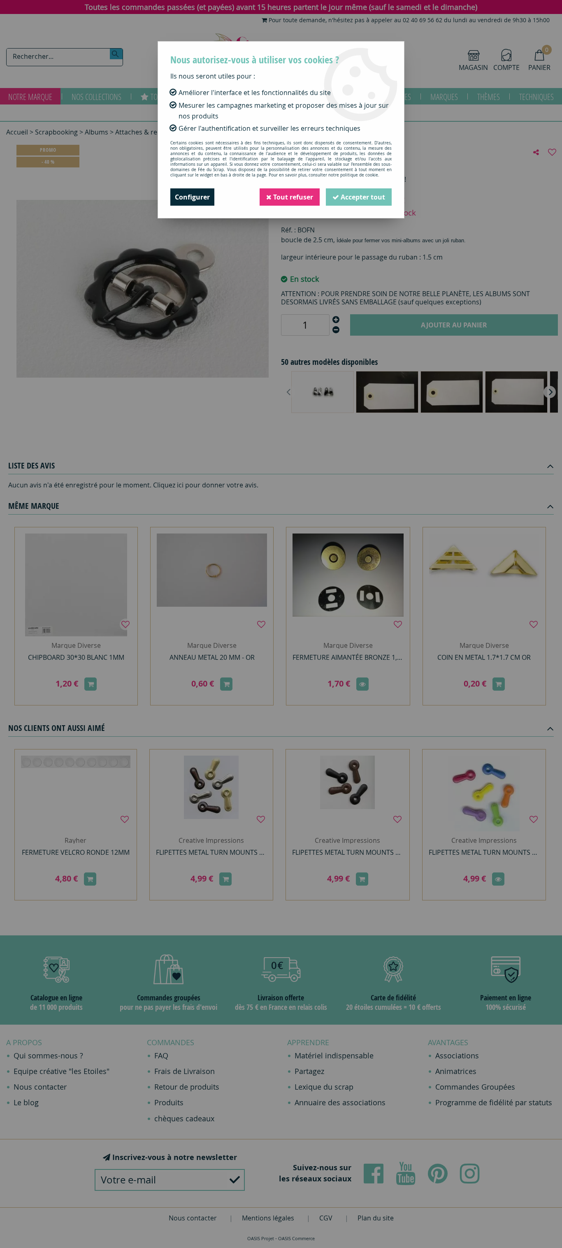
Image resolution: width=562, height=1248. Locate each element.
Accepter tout (362, 197)
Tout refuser (292, 197)
